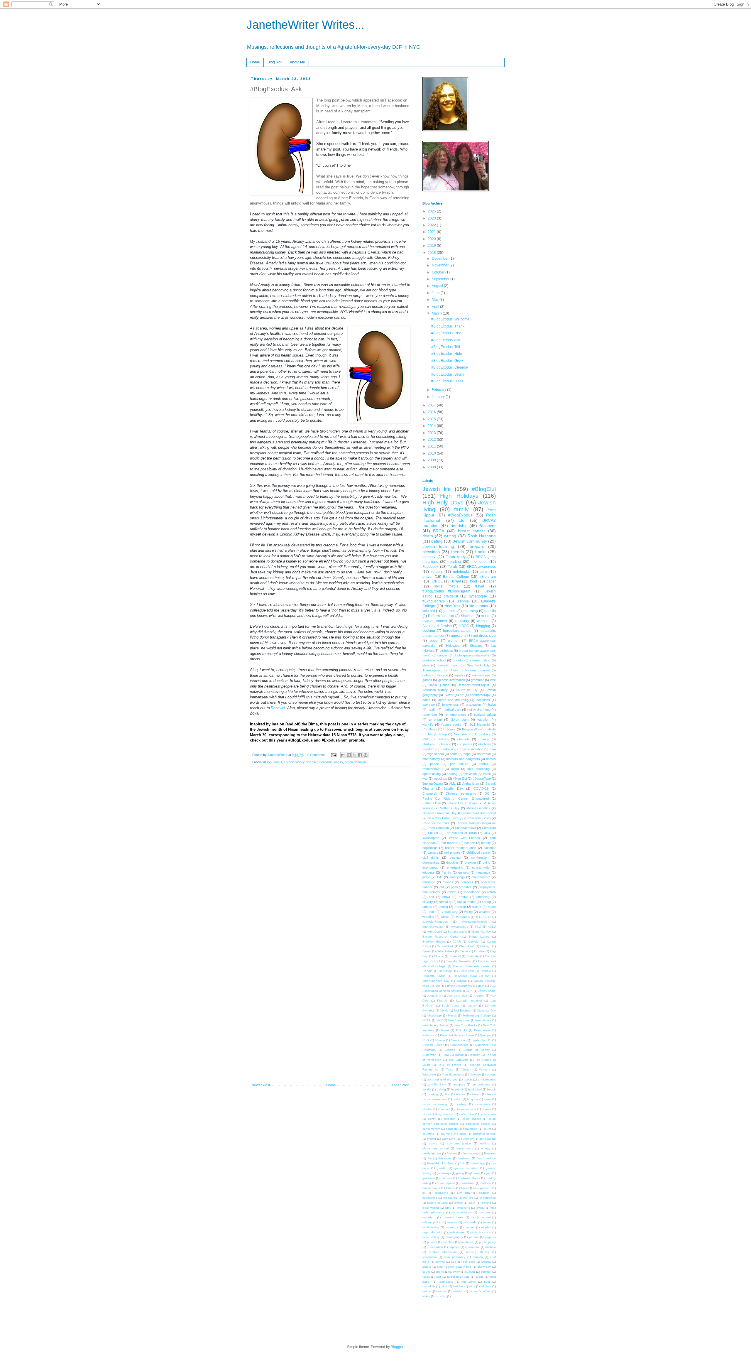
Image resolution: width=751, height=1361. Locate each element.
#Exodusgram (433, 601)
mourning (470, 611)
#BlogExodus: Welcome (450, 319)
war (425, 778)
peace (434, 764)
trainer (476, 907)
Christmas (429, 729)
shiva (446, 897)
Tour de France (450, 1064)
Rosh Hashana (482, 535)
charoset (444, 1109)
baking (441, 1089)
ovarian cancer (434, 621)
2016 (432, 412)
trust (487, 1281)
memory (428, 557)
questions (458, 636)
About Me (297, 62)
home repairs (446, 1183)
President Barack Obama (457, 1035)
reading (455, 562)
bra (447, 1094)
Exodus (479, 951)
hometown (468, 1183)
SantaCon (458, 1040)
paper (491, 581)
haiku (492, 704)
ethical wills (480, 867)
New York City (478, 665)
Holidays (449, 729)
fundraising (448, 749)
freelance (464, 1158)
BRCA (438, 530)
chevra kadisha (466, 1109)
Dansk (426, 951)
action (468, 1079)
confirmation (479, 857)
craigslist (451, 596)
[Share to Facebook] (360, 755)
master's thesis (453, 1217)
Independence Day (435, 980)
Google (427, 970)
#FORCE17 (483, 916)
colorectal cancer (478, 1123)
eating (433, 1143)
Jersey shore (487, 990)
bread (476, 1094)
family (461, 509)
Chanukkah (467, 946)
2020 (432, 239)
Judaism (478, 995)
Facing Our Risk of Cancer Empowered (455, 798)
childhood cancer (478, 852)
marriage (428, 882)
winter (442, 1291)
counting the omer (453, 1133)
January (439, 397)
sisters (426, 1266)
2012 (432, 440)
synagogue (478, 596)
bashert (469, 843)
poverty (432, 1242)
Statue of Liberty (477, 1049)
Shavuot (476, 645)
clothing (455, 857)
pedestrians (456, 1232)
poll (441, 887)
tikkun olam (459, 719)
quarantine (472, 1247)
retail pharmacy (454, 1257)
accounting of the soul (442, 1079)
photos (473, 1237)
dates (426, 700)
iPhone (450, 1188)
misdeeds (470, 1222)
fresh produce (486, 1158)
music (485, 616)
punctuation (435, 1247)
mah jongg (457, 877)
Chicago (485, 946)
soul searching (478, 769)
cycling (431, 1138)
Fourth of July (467, 690)
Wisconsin (429, 1074)
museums (452, 1227)
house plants (431, 1188)
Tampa (459, 1054)
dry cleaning (487, 1138)
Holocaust (453, 645)
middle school (480, 1217)
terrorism (435, 719)
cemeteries (482, 1104)
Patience (428, 1035)
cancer (442, 655)
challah (427, 1109)
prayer (427, 577)
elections (484, 744)
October (438, 272)
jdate (425, 665)
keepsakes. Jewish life (458, 1197)
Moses (452, 1015)
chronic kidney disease (300, 762)
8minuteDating (432, 783)
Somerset (489, 828)
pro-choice (466, 1242)
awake (426, 1089)
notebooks (461, 572)
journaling (441, 1192)
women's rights (480, 1291)
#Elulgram (487, 577)
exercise (428, 704)
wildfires (486, 1286)
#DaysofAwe (482, 778)
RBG (425, 1040)
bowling (433, 1094)
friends (457, 551)
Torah (452, 567)
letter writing (430, 1207)
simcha (486, 1261)
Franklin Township (458, 961)
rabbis (483, 764)
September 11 (481, 1040)
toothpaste (446, 1281)
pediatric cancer (480, 1232)
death (427, 535)
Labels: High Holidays (462, 803)
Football (455, 956)
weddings (440, 778)
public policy (487, 1242)
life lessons (478, 606)
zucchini (440, 1296)
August (438, 286)
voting (468, 911)
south (426, 1271)
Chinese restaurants (461, 793)
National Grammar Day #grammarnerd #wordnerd (459, 813)
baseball (457, 1089)
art (462, 695)
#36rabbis (463, 916)
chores (486, 1109)
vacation (483, 719)
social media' (466, 902)
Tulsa (450, 1069)
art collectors (481, 1084)
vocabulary (450, 911)
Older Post (400, 1085)
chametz (463, 739)
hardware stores (469, 1178)
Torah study (456, 557)
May (435, 300)
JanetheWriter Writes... (305, 24)
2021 (432, 232)
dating (437, 541)
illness (338, 762)
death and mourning (453, 700)
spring (486, 902)
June (436, 293)
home (454, 754)
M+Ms (444, 1010)
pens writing (430, 1237)
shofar (463, 897)
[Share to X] (354, 755)
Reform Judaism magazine (476, 823)
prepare (477, 546)
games (427, 680)
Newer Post (260, 1085)
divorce (442, 675)
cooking (428, 631)
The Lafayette (458, 1059)
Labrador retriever (469, 1000)
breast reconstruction (460, 848)
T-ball (445, 1054)
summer (486, 1271)
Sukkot (433, 833)
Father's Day (431, 803)
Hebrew (486, 970)
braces (460, 1094)
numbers (467, 882)
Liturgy (472, 1005)
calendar (489, 848)
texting (443, 907)
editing (484, 1143)
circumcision (488, 1114)
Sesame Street (433, 1044)
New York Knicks (465, 1025)
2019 (432, 246)
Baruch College (456, 577)
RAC (425, 739)
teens (479, 1276)
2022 (432, 225)
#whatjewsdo (459, 926)
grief (488, 1173)
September (441, 279)
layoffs (458, 1202)
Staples (450, 1049)
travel (479, 586)
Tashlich (474, 1054)
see (453, 1261)
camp (487, 1099)
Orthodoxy (482, 734)
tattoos (427, 907)
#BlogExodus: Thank (447, 326)
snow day (484, 1266)
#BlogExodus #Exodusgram (446, 591)
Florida (438, 956)
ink (424, 1192)
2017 (432, 405)
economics (430, 867)
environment (464, 1148)
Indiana (461, 980)
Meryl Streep (437, 734)
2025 (432, 211)
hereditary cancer (457, 631)
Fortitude (473, 956)
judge (426, 877)
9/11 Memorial (479, 724)
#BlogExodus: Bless (447, 381)
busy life (472, 1099)
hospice (486, 1183)
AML (452, 783)
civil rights (430, 857)
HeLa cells (466, 970)
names (491, 759)
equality (459, 675)
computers (464, 744)
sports (440, 1271)
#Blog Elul (460, 778)
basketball (475, 1089)
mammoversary (461, 1212)
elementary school (435, 1148)
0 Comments (316, 755)
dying (486, 862)
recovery (462, 621)
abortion (475, 1074)
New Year (461, 734)
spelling (452, 774)
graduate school (434, 660)
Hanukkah (446, 970)
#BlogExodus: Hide (446, 354)
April (436, 307)
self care (469, 1261)
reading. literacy (478, 1252)
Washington (430, 838)
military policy (431, 1222)
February (439, 390)
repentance (472, 892)
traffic (487, 774)
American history (435, 690)
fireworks (490, 1153)
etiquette (428, 872)
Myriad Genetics (478, 808)
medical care (452, 709)
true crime (468, 1281)
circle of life (466, 1114)
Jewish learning (438, 546)
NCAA (426, 1020)
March (437, 313)
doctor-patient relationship (472, 655)
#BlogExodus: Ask (445, 340)
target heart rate (458, 1276)
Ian (487, 975)
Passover (487, 525)
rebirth (451, 892)
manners (484, 1212)
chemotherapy (480, 695)
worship (483, 621)
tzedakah (428, 1286)
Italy (481, 985)
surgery (437, 572)
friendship (325, 762)
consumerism (431, 1128)
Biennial (463, 601)
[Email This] (343, 755)
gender (441, 1168)
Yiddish (443, 739)
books (480, 551)
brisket (457, 1099)
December (440, 258)
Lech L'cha (450, 1005)
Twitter (449, 695)
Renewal (278, 708)
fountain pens (481, 675)
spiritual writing (485, 714)
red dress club (484, 636)
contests (451, 1128)
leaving (486, 1202)
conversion (470, 1128)
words (445, 916)
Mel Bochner (462, 1010)
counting (428, 1133)
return (491, 892)
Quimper (485, 1035)
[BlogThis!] (349, 755)
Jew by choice (457, 995)
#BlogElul (484, 489)
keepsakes (429, 1197)
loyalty (480, 1207)
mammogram (480, 877)
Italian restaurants (459, 985)
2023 (432, 218)
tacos (426, 1276)
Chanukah (429, 793)
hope (467, 754)
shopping (482, 897)
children (428, 744)
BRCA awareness (481, 567)
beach (491, 1089)
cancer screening (434, 1104)
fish (429, 1158)
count (487, 1128)
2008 (432, 467)
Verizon (466, 1069)
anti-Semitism (437, 1084)
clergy (432, 1118)
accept (491, 1074)
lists (440, 877)
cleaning (445, 744)
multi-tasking (430, 1227)
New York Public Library (444, 818)
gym (493, 749)
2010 (432, 453)
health (432, 709)
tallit (438, 1276)
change (484, 739)
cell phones (452, 852)
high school (435, 754)
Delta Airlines (445, 951)
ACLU (492, 926)
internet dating (480, 660)
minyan (452, 1222)
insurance (484, 754)
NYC (440, 1020)
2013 (432, 433)
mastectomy (431, 759)
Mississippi (434, 1015)
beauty (486, 843)
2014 (432, 426)
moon (487, 1222)
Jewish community (470, 541)
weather (484, 911)
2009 (432, 460)
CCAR (457, 941)
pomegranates (461, 887)
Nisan (445, 1030)
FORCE (436, 581)
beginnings (430, 848)
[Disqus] (330, 853)
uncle (431, 911)
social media (446, 586)
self (431, 897)
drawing (470, 862)
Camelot (473, 941)
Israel (456, 581)
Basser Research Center (440, 936)
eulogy (485, 1148)
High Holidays (459, 496)
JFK (470, 990)
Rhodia (440, 1040)
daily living (448, 1138)
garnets (463, 872)
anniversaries (487, 1079)
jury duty (463, 1192)
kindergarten (487, 1197)
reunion (478, 1257)
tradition (460, 907)
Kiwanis (442, 1000)
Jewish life (436, 489)
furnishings (478, 1163)
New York (452, 606)
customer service (484, 1133)
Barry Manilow (481, 931)
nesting (470, 1227)
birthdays (446, 650)
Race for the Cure (436, 823)
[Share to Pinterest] (365, 755)
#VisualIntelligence (474, 921)
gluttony (474, 1173)
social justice (439, 685)
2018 (432, 253)
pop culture (459, 764)
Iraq (438, 985)
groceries (428, 1178)
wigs (472, 1286)
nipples (486, 1227)
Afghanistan (470, 783)
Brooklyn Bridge (433, 941)
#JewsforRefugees (435, 921)
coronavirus (430, 862)
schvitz (440, 1261)
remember (429, 714)
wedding (428, 916)
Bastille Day (453, 788)
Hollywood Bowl (465, 975)
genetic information (451, 680)
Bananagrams (457, 931)
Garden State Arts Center (471, 966)
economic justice (459, 1143)
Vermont (484, 1069)
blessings (431, 551)
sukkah (470, 1271)
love (493, 680)
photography (454, 1237)
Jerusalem (434, 995)
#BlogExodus (272, 762)
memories (479, 562)
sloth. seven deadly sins (454, 1266)
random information (443, 1252)
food (473, 581)
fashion (452, 1153)
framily (446, 872)
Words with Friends (464, 838)
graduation (473, 704)
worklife (427, 724)
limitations (463, 1207)
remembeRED (432, 769)
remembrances (455, 714)
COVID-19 (480, 788)
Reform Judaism (441, 616)
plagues (490, 1237)
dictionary (467, 1138)
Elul (462, 520)
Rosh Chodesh (438, 828)
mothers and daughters (463, 759)
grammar (477, 680)
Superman (429, 1054)
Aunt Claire (434, 931)
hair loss (446, 1178)
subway (454, 1271)
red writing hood (478, 709)
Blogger (397, 1347)
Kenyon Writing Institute (479, 729)
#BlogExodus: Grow (447, 361)
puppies (454, 1247)
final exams (470, 1153)
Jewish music (448, 665)
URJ (487, 833)
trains (492, 907)
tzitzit (444, 1286)
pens (484, 572)
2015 (432, 419)
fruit (462, 1163)
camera (432, 852)
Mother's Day (449, 808)
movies (448, 882)
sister (455, 769)
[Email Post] (333, 755)
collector (449, 1118)
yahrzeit (428, 611)
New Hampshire (459, 1020)
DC (487, 793)
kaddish (484, 1192)
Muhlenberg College (477, 1015)
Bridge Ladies (479, 936)
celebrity (461, 1104)
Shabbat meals (465, 828)
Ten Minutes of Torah (461, 833)
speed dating (431, 774)
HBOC (464, 626)
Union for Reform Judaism (469, 670)
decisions (483, 700)
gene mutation (473, 749)
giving (460, 1173)
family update (431, 1153)
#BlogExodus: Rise (446, 333)
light (448, 1207)
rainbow (490, 1247)
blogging (483, 626)
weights (458, 1286)
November (440, 265)
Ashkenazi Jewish (437, 626)
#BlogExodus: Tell (445, 347)
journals (450, 611)
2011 (432, 446)
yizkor (426, 1296)
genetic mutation (466, 1168)
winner (426, 1291)
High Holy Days (443, 502)
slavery (427, 902)
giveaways (444, 1173)
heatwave (483, 872)
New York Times (479, 818)
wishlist (458, 1291)
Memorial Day (486, 1010)
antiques (459, 1084)
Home (255, 62)
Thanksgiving (432, 670)
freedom (428, 749)
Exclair (464, 951)
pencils (490, 611)
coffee (426, 675)
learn (471, 1202)
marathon (428, 1217)
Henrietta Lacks (433, 975)
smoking (445, 902)
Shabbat (467, 616)
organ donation (355, 762)
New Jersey (483, 1020)
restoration (429, 1257)
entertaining (455, 867)
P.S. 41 (461, 1030)
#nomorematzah (433, 926)
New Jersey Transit (435, 1025)
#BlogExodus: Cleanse (449, 367)
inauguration (482, 1188)
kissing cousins (437, 1202)
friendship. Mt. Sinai (440, 1163)
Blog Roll (275, 62)
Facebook (430, 567)
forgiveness (450, 704)
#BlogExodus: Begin (447, 374)
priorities (448, 1242)
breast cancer (471, 530)
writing (450, 535)
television (470, 774)
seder (434, 641)
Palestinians (482, 1030)
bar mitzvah (450, 843)
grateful (458, 660)
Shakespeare (459, 1044)
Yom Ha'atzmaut (453, 1074)
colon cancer (471, 1118)
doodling (452, 862)
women (454, 641)
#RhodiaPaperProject (474, 685)
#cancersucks (451, 724)
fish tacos (445, 1158)
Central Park (445, 946)
